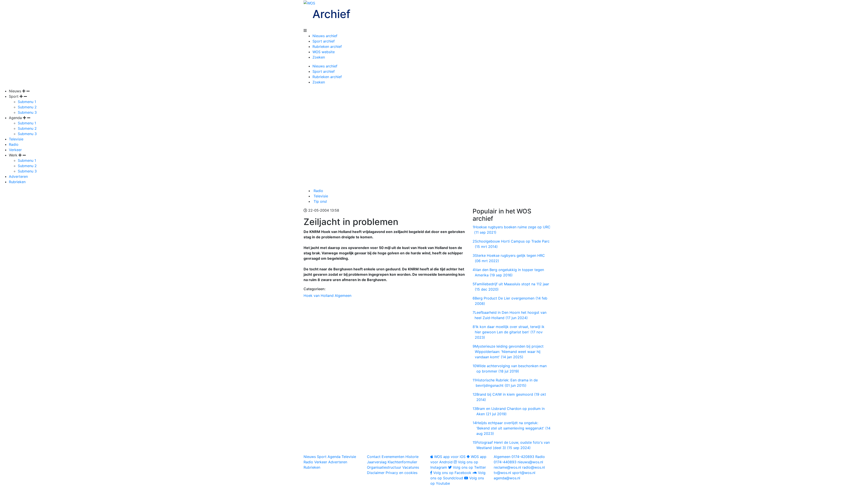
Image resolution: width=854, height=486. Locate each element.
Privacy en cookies (401, 472)
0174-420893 (514, 456)
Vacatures (410, 467)
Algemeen (343, 295)
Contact (374, 456)
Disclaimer (376, 472)
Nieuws (310, 456)
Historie (412, 456)
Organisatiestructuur (384, 467)
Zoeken (318, 57)
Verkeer (15, 150)
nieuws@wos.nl (530, 462)
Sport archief (323, 41)
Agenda (334, 456)
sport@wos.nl (523, 472)
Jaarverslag (377, 462)
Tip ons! (319, 201)
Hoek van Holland (319, 295)
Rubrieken (17, 182)
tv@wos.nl (502, 472)
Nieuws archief (324, 36)
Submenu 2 (27, 107)
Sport (321, 456)
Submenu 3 (27, 112)
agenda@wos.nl (507, 478)
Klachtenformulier (402, 462)
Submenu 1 (27, 101)
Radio (13, 144)
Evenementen (393, 456)
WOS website (323, 52)
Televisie (16, 139)
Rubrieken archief (327, 46)
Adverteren (18, 176)
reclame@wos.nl (507, 467)
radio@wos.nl (533, 467)
